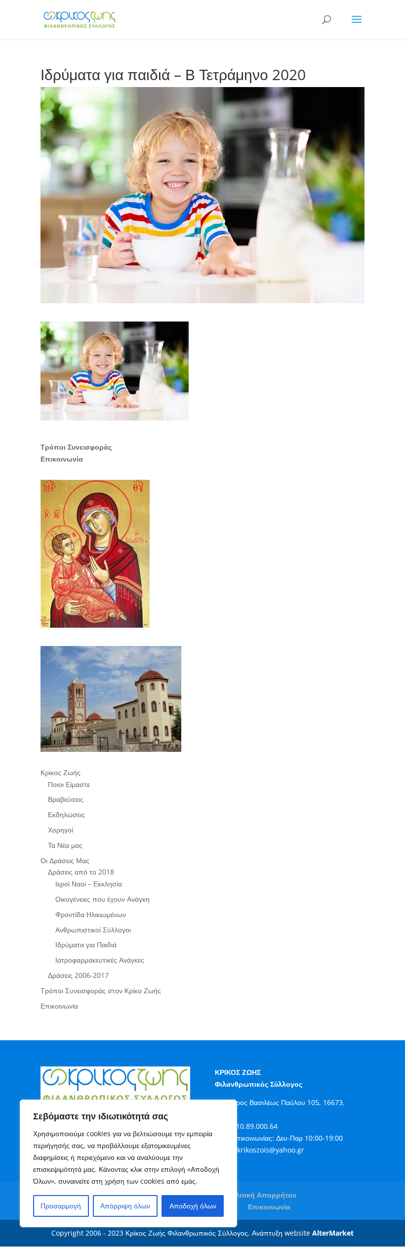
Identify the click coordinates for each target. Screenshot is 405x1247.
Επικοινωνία (59, 1006)
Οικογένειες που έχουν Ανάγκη (102, 899)
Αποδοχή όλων (192, 1205)
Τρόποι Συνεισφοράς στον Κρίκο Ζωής (100, 990)
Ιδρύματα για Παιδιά (86, 944)
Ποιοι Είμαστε (69, 784)
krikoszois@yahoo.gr (270, 1150)
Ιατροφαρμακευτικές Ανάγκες (99, 960)
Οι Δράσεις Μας (64, 860)
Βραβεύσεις (65, 799)
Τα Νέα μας (65, 845)
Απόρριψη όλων (125, 1205)
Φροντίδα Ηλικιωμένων (90, 914)
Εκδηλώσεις (66, 814)
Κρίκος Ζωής (60, 772)
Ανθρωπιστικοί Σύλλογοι (93, 929)
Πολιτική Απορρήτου (261, 1195)
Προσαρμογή (60, 1205)
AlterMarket (333, 1233)
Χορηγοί (60, 829)
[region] (128, 1163)
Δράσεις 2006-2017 (78, 975)
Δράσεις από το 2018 (81, 872)
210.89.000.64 (255, 1126)
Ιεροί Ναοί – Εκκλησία (88, 883)
